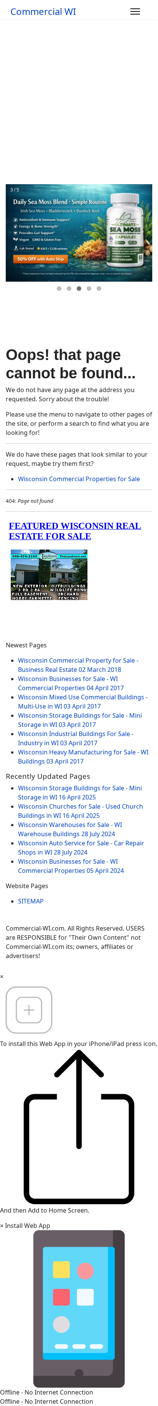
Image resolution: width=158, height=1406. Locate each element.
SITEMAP (31, 901)
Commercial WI (43, 11)
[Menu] (135, 11)
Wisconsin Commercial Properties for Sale (79, 479)
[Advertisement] (79, 101)
